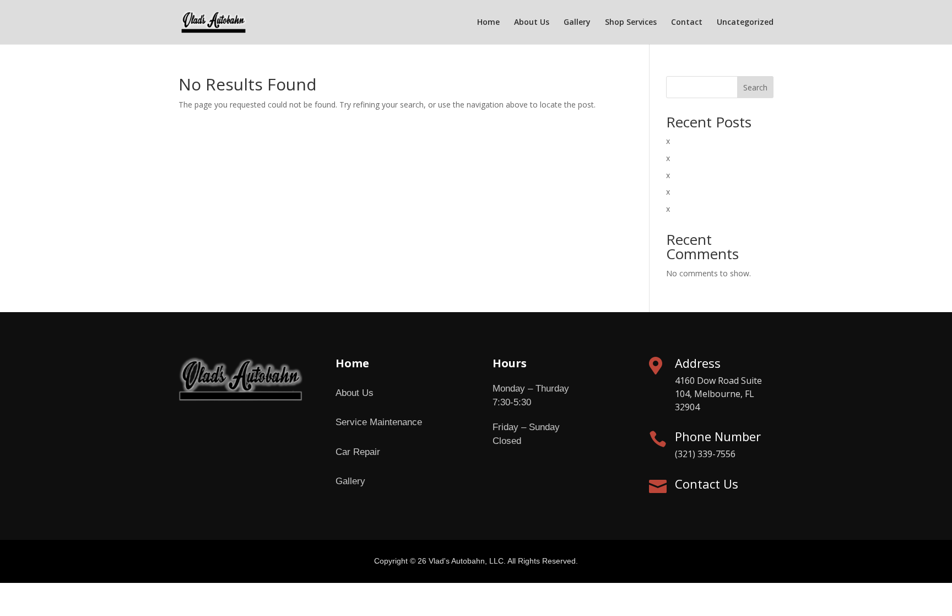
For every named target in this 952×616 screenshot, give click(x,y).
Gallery (577, 22)
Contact (686, 22)
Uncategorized (745, 22)
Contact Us (706, 483)
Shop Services (631, 22)
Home (488, 22)
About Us (531, 22)
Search (755, 87)
